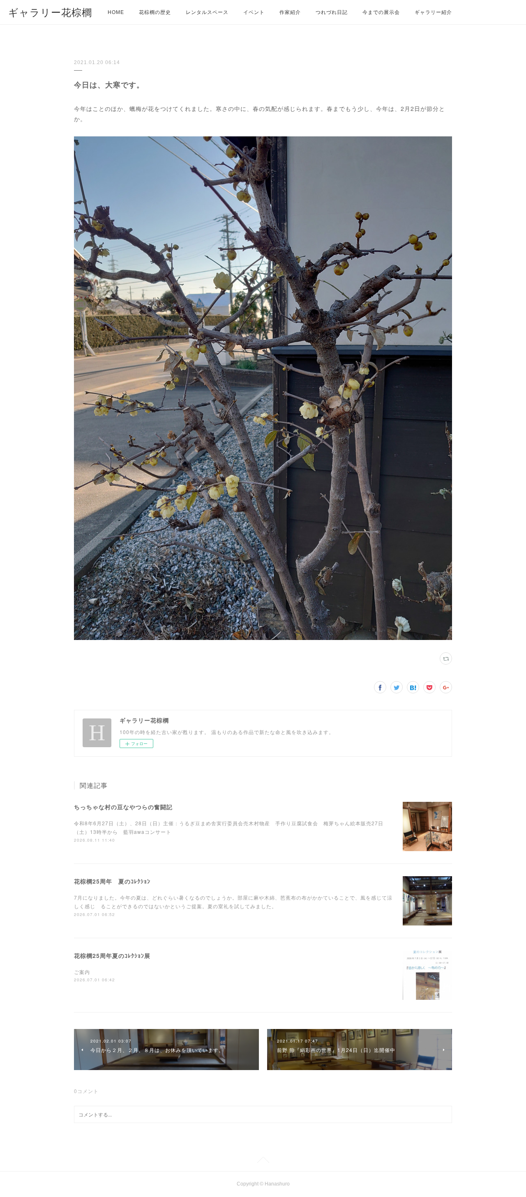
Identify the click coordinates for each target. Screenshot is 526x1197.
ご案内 (82, 971)
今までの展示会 (381, 12)
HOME (116, 12)
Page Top (263, 1161)
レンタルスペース (207, 12)
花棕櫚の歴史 (155, 12)
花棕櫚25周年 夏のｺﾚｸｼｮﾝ (112, 881)
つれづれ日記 (332, 12)
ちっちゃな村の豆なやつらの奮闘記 (123, 807)
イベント (254, 12)
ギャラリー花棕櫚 (50, 12)
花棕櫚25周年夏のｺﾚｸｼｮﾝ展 (112, 955)
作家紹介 (290, 12)
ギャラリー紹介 (433, 12)
